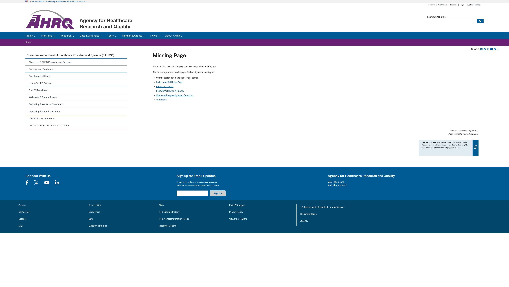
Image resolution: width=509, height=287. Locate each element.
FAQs (462, 5)
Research (66, 35)
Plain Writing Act (237, 205)
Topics (29, 35)
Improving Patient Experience (44, 111)
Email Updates (476, 5)
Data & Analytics (89, 35)
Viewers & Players (238, 218)
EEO (91, 218)
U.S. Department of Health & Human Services (322, 207)
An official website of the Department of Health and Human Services (59, 1)
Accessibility (95, 205)
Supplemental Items (39, 76)
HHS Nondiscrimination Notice (174, 218)
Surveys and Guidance (41, 69)
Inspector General (167, 225)
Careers (431, 5)
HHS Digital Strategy (169, 211)
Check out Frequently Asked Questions (174, 95)
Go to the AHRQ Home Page (169, 82)
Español (453, 5)
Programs (46, 35)
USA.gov (304, 220)
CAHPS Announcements (41, 118)
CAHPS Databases (39, 90)
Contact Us (442, 5)
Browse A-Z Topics (165, 86)
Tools (110, 35)
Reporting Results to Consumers (46, 104)
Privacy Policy (236, 211)
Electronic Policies (98, 225)
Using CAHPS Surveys (40, 83)
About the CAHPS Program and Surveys (50, 62)
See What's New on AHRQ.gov (170, 90)
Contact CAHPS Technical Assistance (49, 125)
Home (28, 42)
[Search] (480, 21)
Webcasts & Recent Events (43, 97)
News (153, 35)
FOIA (161, 205)
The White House (308, 213)
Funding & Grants (132, 35)
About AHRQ (172, 35)
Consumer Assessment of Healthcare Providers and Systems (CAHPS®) (70, 55)
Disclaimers (94, 211)
